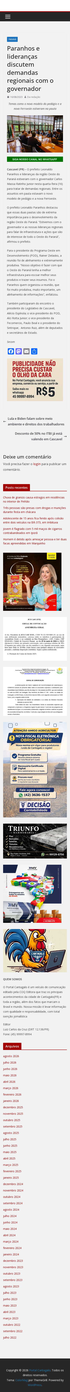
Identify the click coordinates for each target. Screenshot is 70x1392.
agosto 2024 (11, 1209)
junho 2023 (10, 1299)
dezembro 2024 (13, 1184)
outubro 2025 (11, 1120)
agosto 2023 (11, 1286)
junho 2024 (10, 1222)
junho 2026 (10, 1069)
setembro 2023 (12, 1280)
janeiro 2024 (11, 1254)
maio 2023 (10, 1305)
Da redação (33, 97)
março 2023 (10, 1318)
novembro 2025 (13, 1113)
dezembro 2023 (13, 1261)
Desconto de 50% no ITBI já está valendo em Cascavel (38, 436)
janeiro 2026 (11, 1101)
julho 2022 (9, 1337)
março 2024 (10, 1241)
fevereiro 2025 (12, 1171)
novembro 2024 (13, 1190)
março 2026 (10, 1088)
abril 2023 (9, 1312)
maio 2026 (10, 1075)
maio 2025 (10, 1152)
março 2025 (10, 1165)
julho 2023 (9, 1293)
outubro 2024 (11, 1197)
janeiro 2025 (11, 1177)
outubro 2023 (11, 1273)
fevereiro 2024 (12, 1248)
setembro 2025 (12, 1126)
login (37, 464)
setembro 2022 (12, 1331)
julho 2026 (9, 1062)
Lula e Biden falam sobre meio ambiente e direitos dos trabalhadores (36, 421)
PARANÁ (12, 39)
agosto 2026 (11, 1056)
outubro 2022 (11, 1324)
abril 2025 (9, 1158)
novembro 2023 (13, 1267)
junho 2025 (10, 1145)
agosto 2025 (11, 1133)
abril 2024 (9, 1235)
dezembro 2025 (13, 1107)
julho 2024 (9, 1216)
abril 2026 (9, 1081)
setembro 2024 (12, 1203)
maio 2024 (10, 1229)
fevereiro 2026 (12, 1094)
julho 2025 (9, 1139)
